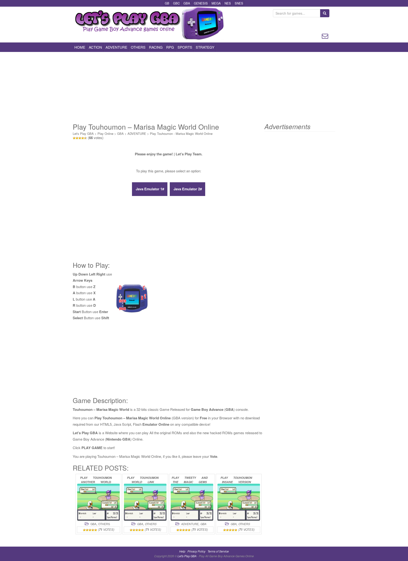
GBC (176, 3)
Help (182, 551)
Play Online (105, 133)
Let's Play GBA (83, 133)
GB (167, 3)
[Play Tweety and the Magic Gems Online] (191, 502)
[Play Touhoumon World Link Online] (145, 502)
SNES (239, 3)
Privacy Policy (196, 551)
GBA (186, 3)
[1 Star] (74, 138)
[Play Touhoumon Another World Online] (98, 502)
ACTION (95, 47)
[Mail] (325, 35)
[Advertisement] (204, 87)
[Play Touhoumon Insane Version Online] (238, 502)
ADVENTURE (116, 47)
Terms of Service (218, 551)
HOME (79, 47)
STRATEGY (205, 47)
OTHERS (138, 47)
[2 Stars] (77, 138)
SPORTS (185, 47)
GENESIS (201, 3)
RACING (156, 47)
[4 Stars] (82, 138)
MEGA (216, 3)
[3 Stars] (79, 138)
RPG (170, 47)
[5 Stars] (85, 138)
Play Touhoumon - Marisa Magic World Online (181, 133)
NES (228, 3)
